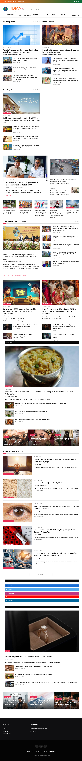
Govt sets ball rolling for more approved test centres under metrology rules (25, 67)
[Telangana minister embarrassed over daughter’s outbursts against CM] (46, 264)
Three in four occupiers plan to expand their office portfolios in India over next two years (20, 51)
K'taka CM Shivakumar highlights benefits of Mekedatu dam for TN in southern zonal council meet (19, 257)
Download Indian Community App (9, 1)
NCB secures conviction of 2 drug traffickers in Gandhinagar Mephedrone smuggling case (65, 236)
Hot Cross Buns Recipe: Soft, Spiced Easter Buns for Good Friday (32, 419)
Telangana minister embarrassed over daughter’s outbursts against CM (66, 262)
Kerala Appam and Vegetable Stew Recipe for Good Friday (31, 411)
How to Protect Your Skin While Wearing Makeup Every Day (14, 441)
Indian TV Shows (75, 276)
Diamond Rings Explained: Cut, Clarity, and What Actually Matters (28, 656)
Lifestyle (32, 435)
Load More (40, 574)
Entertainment (27, 15)
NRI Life (47, 15)
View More (76, 221)
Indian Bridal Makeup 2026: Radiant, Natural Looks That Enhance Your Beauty (38, 440)
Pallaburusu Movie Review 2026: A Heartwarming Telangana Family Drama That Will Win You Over (25, 335)
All (53, 276)
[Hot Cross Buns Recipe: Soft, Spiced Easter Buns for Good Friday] (9, 422)
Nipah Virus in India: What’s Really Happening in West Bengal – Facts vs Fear (54, 531)
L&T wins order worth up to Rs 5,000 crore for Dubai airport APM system (25, 59)
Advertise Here (21, 1)
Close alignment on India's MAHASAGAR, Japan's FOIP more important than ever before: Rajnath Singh (26, 77)
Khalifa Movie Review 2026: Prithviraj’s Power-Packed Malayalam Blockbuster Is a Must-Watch (26, 137)
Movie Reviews (7, 112)
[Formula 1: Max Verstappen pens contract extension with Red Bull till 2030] (25, 168)
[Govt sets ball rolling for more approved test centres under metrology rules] (7, 69)
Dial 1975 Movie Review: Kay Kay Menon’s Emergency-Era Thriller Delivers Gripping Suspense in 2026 (64, 326)
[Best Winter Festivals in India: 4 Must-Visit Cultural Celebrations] (25, 204)
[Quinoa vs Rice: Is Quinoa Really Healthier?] (17, 488)
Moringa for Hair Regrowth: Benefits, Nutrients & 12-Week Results (33, 674)
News (19, 15)
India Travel (70, 207)
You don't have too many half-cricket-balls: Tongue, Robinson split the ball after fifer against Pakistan (66, 253)
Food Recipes (9, 386)
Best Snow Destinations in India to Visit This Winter (72, 212)
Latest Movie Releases (36, 15)
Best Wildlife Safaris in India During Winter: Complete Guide (9, 212)
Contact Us (5, 731)
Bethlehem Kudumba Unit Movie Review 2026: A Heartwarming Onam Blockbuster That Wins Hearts (21, 119)
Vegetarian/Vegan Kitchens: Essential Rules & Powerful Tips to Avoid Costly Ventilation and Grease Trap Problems (46, 682)
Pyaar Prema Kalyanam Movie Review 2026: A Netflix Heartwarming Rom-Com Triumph (59, 310)
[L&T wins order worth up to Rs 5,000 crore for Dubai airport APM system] (7, 60)
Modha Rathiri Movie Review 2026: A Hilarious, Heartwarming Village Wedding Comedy (26, 146)
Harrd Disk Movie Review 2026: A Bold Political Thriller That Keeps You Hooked (26, 325)
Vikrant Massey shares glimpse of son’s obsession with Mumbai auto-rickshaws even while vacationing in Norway (65, 70)
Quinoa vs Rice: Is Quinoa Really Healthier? (50, 483)
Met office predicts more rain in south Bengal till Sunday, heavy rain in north (64, 180)
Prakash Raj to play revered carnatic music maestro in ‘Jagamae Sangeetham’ (60, 51)
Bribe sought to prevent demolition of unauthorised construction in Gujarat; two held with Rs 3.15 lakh (59, 191)
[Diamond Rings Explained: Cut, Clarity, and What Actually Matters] (42, 631)
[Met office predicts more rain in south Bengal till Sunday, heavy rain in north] (64, 167)
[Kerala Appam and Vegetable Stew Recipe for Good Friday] (9, 413)
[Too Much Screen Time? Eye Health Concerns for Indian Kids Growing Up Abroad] (17, 512)
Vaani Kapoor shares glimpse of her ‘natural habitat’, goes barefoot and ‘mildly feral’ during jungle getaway (65, 80)
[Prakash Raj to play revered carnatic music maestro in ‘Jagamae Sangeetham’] (60, 35)
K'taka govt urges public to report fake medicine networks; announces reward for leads (66, 245)
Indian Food (9, 342)
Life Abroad (8, 697)
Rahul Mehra (7, 122)
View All (36, 21)
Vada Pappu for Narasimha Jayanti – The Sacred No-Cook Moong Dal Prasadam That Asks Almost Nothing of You (39, 393)
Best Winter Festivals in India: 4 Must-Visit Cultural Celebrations (25, 212)
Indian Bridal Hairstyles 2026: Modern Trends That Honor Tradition (64, 440)
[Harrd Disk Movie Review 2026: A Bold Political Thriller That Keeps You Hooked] (7, 327)
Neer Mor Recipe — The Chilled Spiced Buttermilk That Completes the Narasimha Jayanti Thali (40, 403)
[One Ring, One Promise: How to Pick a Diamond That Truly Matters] (9, 668)
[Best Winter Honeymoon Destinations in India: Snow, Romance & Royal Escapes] (56, 204)
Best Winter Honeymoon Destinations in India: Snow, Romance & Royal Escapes (56, 214)
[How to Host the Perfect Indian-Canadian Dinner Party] (66, 700)
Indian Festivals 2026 (10, 15)
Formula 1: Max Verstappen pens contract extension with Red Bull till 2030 (22, 183)
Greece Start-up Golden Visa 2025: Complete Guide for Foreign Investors (40, 702)
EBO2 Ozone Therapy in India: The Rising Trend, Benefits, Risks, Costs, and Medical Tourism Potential (55, 554)
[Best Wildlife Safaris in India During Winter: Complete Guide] (9, 204)
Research (74, 15)
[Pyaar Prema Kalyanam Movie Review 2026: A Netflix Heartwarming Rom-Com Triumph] (60, 292)
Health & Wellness (63, 15)
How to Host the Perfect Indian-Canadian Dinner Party (66, 703)
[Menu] (3, 15)
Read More (8, 195)
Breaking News (9, 22)
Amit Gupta (7, 316)
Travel (5, 207)
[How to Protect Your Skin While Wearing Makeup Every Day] (15, 438)
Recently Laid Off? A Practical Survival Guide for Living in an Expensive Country (14, 702)
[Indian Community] (12, 9)
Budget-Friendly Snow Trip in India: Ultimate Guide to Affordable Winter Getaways (40, 213)
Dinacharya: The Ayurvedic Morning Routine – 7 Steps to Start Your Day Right (55, 460)
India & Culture (53, 15)
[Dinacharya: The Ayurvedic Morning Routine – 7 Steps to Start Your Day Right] (17, 465)
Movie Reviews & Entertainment (14, 276)
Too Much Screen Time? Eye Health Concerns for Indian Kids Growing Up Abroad (56, 507)
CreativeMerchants (45, 755)
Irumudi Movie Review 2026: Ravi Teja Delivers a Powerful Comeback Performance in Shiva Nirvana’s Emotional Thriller (35, 10)
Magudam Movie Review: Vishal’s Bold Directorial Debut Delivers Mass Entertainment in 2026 (65, 335)
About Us (5, 728)
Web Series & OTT (47, 303)
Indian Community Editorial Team (12, 54)
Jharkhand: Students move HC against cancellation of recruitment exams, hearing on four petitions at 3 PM (65, 228)
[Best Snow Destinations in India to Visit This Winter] (72, 204)
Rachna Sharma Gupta (12, 396)
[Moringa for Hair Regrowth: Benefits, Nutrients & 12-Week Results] (9, 676)
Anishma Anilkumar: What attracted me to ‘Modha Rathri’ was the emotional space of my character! (65, 60)
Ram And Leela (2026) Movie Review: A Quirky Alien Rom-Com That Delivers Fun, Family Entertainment (19, 311)
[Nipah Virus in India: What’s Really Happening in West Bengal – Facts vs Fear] (17, 535)
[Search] (79, 15)
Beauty (6, 437)
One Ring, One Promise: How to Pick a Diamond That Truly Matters (33, 666)
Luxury (7, 651)
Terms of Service (7, 733)
